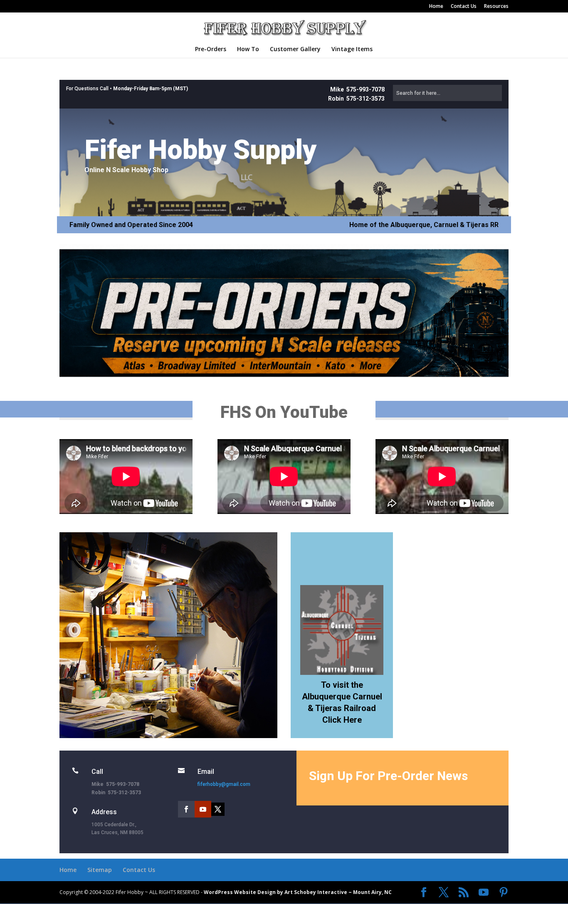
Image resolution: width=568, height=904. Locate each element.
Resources (496, 7)
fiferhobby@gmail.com (224, 784)
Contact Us (464, 7)
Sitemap (99, 870)
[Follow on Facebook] (186, 809)
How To (248, 49)
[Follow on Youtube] (203, 809)
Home (436, 7)
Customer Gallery (295, 49)
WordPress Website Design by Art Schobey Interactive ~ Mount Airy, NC (298, 892)
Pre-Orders (210, 49)
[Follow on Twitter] (218, 809)
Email (206, 772)
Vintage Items (352, 49)
